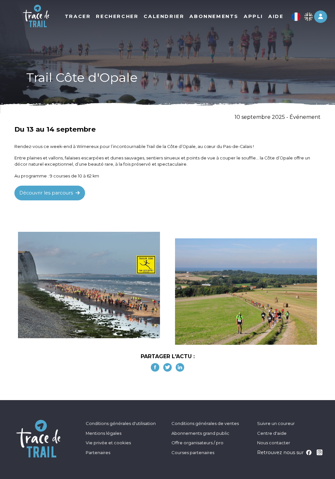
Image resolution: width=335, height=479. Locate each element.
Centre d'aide (272, 433)
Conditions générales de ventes (205, 423)
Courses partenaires (192, 452)
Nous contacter (273, 442)
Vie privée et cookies (108, 442)
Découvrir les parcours (46, 193)
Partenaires (98, 452)
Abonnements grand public (200, 433)
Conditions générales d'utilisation (121, 423)
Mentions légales (103, 433)
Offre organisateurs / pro (197, 442)
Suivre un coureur (276, 423)
